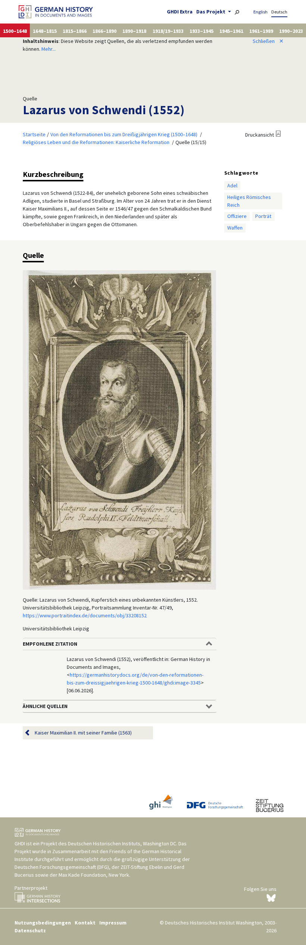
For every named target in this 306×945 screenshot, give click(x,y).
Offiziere (237, 216)
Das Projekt (211, 11)
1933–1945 (201, 31)
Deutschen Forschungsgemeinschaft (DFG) (62, 867)
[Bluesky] (271, 897)
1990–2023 (291, 31)
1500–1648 (15, 31)
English (260, 12)
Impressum (113, 922)
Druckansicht (259, 134)
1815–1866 (75, 31)
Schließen (268, 41)
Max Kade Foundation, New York (94, 874)
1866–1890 (104, 31)
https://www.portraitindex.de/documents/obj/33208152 (85, 615)
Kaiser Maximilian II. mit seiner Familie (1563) (83, 732)
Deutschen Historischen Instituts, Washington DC (122, 843)
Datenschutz (30, 930)
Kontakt (85, 922)
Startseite (34, 134)
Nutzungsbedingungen (43, 922)
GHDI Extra (180, 11)
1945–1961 (231, 31)
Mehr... (48, 49)
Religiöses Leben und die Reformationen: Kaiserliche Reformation (96, 142)
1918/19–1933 (168, 31)
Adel (232, 185)
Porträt (263, 216)
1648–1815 (45, 31)
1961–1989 (261, 31)
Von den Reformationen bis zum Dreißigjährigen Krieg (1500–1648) (123, 134)
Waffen (235, 227)
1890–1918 (134, 31)
